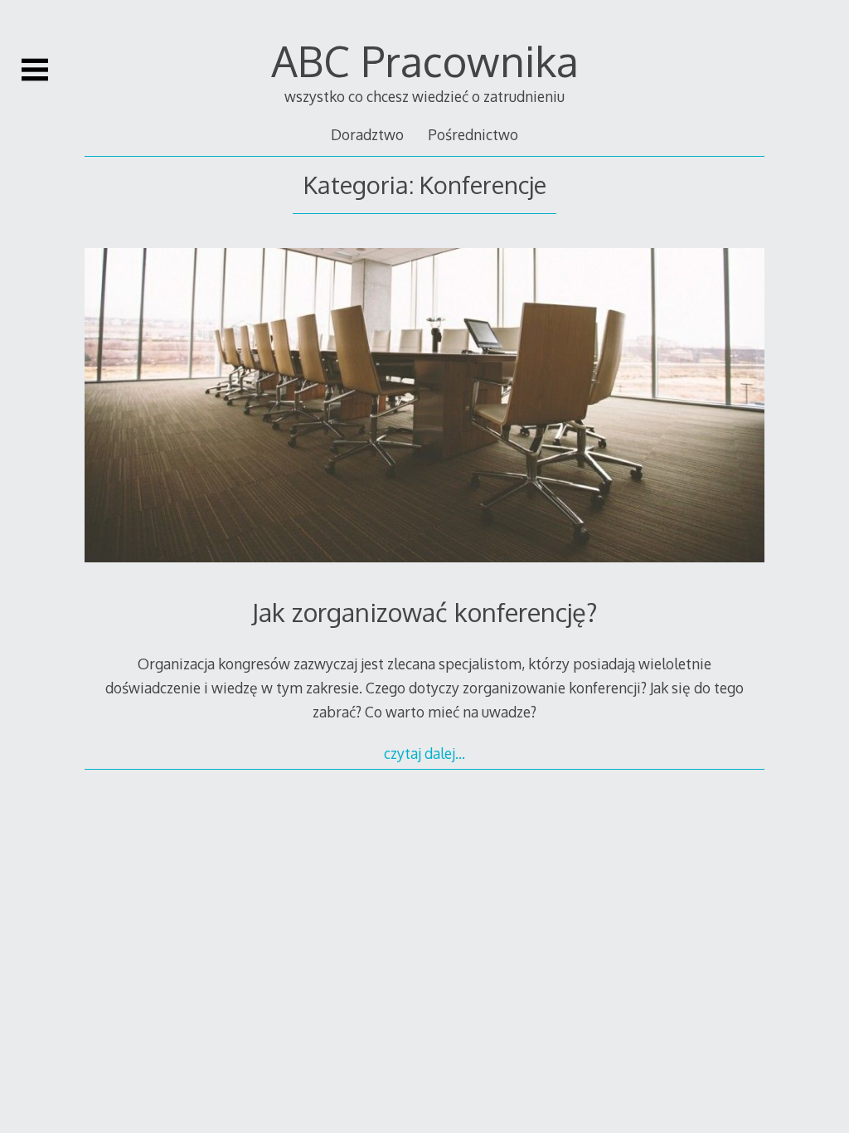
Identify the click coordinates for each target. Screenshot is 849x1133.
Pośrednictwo (473, 134)
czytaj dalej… (424, 753)
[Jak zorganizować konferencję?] (424, 408)
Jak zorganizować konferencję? (425, 612)
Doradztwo (367, 134)
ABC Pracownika (425, 60)
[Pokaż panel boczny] (35, 69)
